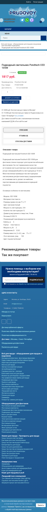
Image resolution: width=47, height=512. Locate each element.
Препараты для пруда (10, 455)
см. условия (19, 116)
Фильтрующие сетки (9, 428)
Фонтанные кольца (9, 423)
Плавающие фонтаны (9, 380)
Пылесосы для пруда (10, 347)
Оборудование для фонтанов (13, 343)
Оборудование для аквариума (13, 466)
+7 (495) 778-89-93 (9, 19)
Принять (41, 505)
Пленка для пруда (8, 395)
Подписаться (36, 280)
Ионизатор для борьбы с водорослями (16, 375)
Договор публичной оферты (12, 327)
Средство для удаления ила (12, 447)
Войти (28, 2)
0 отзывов (13, 72)
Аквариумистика (9, 462)
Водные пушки (7, 417)
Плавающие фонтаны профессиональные (17, 410)
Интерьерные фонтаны (10, 425)
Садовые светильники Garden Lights (15, 480)
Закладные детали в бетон (11, 430)
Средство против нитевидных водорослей (17, 449)
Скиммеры (5, 397)
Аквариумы (6, 464)
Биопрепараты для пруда (11, 445)
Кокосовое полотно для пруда (13, 373)
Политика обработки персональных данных (18, 331)
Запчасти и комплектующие (12, 367)
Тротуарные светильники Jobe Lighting (16, 478)
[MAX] (32, 20)
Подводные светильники (11, 412)
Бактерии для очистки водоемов (14, 440)
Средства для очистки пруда (12, 438)
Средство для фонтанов (11, 453)
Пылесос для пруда (9, 382)
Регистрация (38, 2)
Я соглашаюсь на (24, 284)
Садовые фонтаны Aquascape (13, 386)
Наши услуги (6, 316)
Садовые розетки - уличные (12, 371)
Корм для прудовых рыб (13, 473)
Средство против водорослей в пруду (15, 442)
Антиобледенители (9, 369)
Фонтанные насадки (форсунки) (13, 406)
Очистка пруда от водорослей (13, 458)
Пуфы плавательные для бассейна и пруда (17, 360)
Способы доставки (23, 141)
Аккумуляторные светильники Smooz (15, 483)
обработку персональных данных (31, 284)
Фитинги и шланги (8, 393)
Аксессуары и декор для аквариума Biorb (17, 468)
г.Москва (13, 339)
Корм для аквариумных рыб (12, 470)
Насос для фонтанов (9, 414)
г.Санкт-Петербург (25, 339)
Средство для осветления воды (13, 451)
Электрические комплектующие (13, 419)
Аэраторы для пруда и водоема (13, 362)
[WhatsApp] (27, 20)
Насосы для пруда (8, 365)
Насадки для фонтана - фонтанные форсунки (18, 358)
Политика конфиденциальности (14, 335)
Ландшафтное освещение (14, 476)
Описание (23, 130)
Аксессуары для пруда (10, 389)
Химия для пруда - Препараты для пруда (20, 436)
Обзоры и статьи (8, 312)
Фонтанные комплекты (10, 384)
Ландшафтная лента (9, 391)
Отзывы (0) (23, 136)
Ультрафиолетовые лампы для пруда (15, 378)
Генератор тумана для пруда (12, 400)
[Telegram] (22, 20)
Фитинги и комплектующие (11, 421)
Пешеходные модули (9, 432)
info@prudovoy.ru (9, 21)
